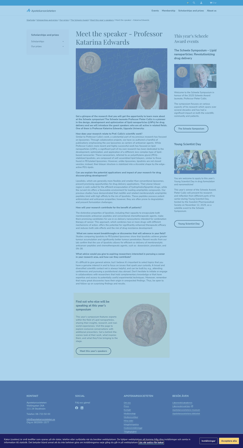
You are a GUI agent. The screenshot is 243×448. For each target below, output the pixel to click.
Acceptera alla (229, 440)
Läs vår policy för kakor (151, 442)
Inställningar (208, 440)
